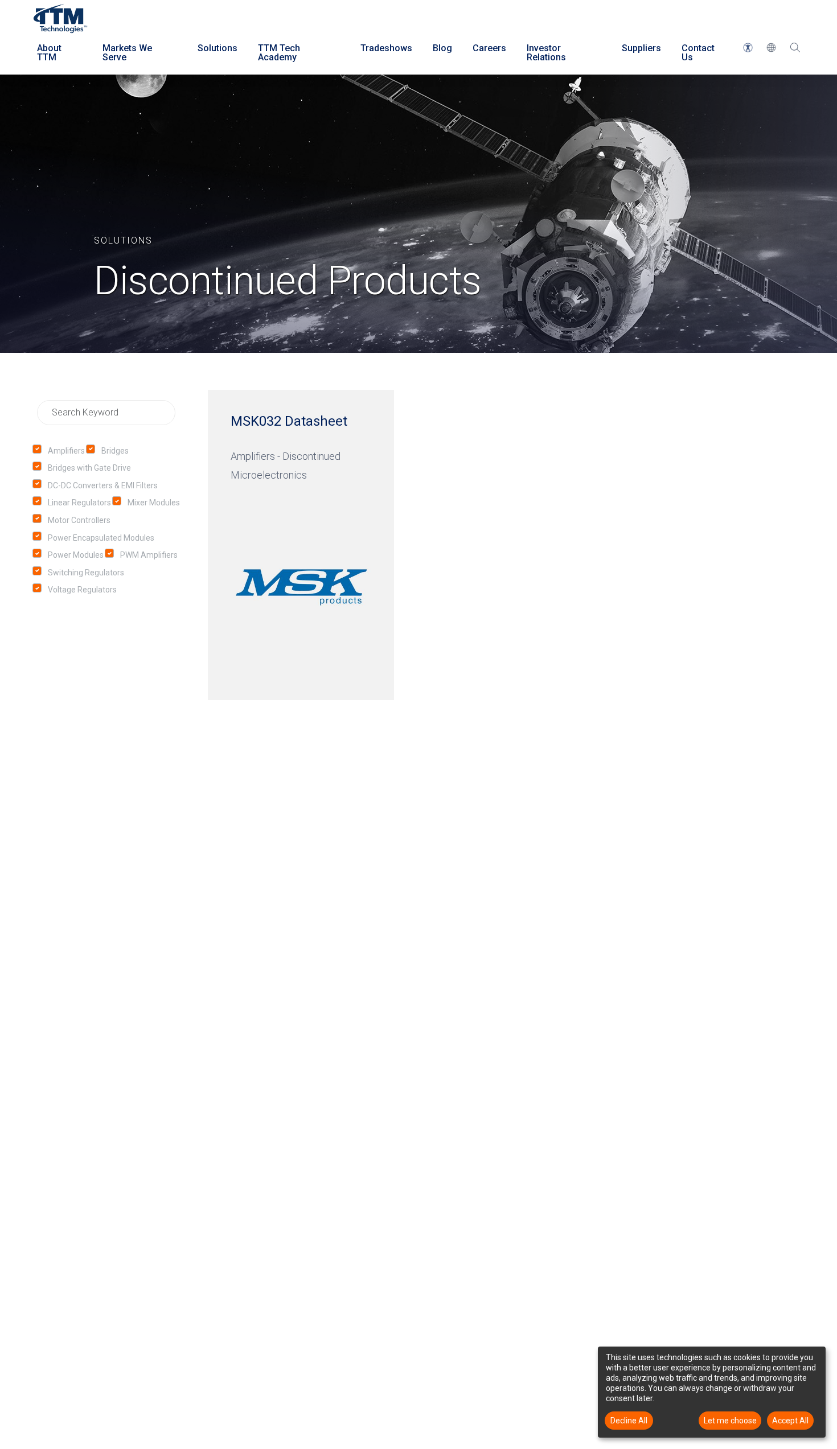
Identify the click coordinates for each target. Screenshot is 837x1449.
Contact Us (698, 53)
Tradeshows (386, 48)
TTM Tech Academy (279, 53)
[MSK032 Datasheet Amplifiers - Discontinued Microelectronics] (301, 545)
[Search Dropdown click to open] (795, 52)
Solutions (217, 48)
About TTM (49, 53)
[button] (748, 47)
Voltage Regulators (82, 589)
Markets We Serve (127, 53)
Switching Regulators (86, 572)
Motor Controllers (79, 520)
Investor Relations (546, 53)
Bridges (115, 450)
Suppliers (641, 48)
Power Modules (76, 554)
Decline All (628, 1420)
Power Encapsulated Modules (101, 537)
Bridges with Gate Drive (89, 467)
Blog (442, 48)
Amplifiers (66, 450)
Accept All (790, 1420)
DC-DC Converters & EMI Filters (103, 485)
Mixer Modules (154, 502)
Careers (489, 48)
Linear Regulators (79, 502)
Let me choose (730, 1420)
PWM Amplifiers (149, 554)
